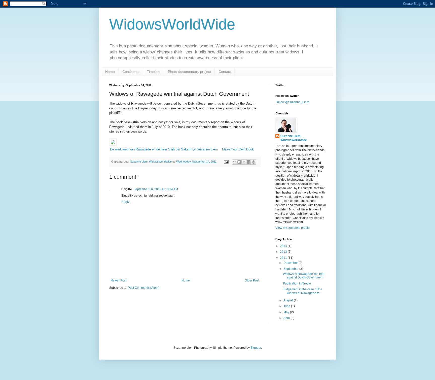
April (287, 318)
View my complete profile (292, 228)
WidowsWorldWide (172, 24)
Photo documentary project (189, 72)
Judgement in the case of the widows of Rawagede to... (302, 291)
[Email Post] (226, 161)
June (287, 306)
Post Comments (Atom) (143, 288)
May (286, 312)
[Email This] (234, 162)
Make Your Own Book (238, 149)
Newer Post (118, 280)
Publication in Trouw (297, 283)
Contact (225, 72)
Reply (125, 202)
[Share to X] (243, 162)
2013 (284, 252)
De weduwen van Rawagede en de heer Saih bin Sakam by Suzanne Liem (164, 149)
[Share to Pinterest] (253, 162)
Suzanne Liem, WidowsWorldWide (293, 138)
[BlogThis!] (239, 162)
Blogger (255, 348)
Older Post (252, 280)
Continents (130, 72)
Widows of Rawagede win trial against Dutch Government (303, 275)
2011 (284, 258)
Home (110, 72)
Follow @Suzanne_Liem (292, 102)
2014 (284, 246)
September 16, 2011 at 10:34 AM (155, 189)
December (291, 263)
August (288, 300)
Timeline (153, 72)
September (291, 269)
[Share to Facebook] (248, 162)
